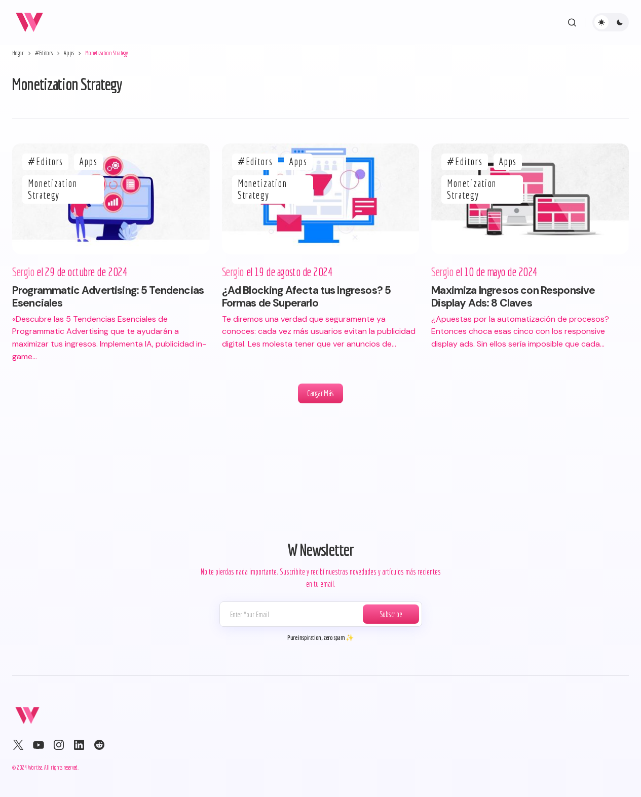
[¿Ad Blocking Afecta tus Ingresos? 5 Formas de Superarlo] (321, 198)
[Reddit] (99, 745)
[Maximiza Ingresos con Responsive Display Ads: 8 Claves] (530, 198)
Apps (69, 53)
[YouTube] (38, 745)
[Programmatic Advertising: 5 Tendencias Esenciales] (111, 198)
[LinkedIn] (79, 745)
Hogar (18, 53)
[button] (572, 22)
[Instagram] (59, 745)
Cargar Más (320, 393)
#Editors (44, 53)
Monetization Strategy (53, 189)
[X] (18, 745)
